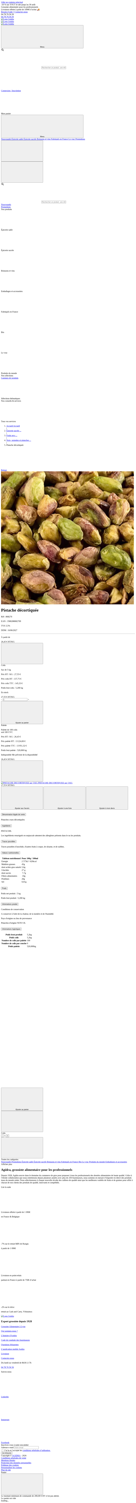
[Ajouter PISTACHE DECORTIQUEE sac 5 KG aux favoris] (22, 1121)
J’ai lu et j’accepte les (27, 1450)
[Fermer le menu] (22, 172)
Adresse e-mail (7, 1447)
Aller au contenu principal (12, 2)
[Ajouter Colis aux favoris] (22, 653)
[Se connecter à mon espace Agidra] (68, 79)
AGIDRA (16, 1455)
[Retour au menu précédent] (22, 151)
